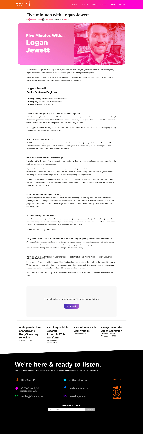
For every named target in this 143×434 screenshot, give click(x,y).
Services (84, 4)
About (94, 4)
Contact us (116, 380)
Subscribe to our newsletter (71, 405)
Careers (103, 4)
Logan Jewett (48, 19)
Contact (122, 4)
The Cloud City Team (36, 19)
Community (66, 19)
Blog (113, 4)
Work (74, 4)
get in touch (71, 306)
